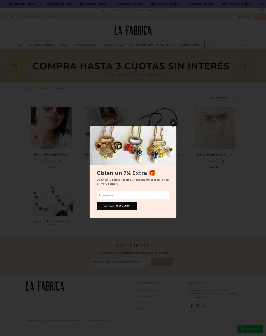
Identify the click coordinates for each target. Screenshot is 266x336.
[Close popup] (173, 123)
